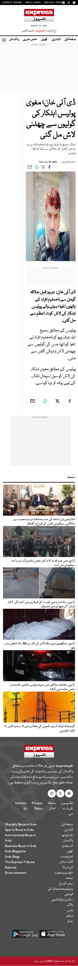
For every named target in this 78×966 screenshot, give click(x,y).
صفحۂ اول (70, 39)
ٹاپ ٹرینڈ (67, 867)
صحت (69, 878)
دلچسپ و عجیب (63, 872)
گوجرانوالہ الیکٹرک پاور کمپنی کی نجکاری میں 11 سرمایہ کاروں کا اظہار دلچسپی (39, 728)
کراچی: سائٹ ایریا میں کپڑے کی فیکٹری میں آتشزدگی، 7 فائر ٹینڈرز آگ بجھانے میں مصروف (41, 604)
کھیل (44, 39)
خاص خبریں (30, 39)
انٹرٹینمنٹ (66, 856)
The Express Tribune (20, 862)
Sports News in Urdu (19, 829)
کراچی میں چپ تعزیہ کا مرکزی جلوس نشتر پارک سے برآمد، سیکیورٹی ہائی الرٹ (43, 563)
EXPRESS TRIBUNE (12, 2)
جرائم (70, 921)
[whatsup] (44, 401)
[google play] (25, 935)
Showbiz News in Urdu (21, 824)
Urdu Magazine (15, 851)
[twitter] (57, 401)
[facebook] (69, 401)
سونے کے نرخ (66, 883)
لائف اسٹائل (66, 862)
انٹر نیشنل (67, 846)
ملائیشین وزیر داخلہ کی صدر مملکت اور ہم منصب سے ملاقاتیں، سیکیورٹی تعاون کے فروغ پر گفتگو (44, 521)
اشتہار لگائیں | (28, 31)
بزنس (70, 910)
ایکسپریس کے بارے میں (67, 808)
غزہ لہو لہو (67, 835)
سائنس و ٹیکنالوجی (62, 899)
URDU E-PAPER (33, 2)
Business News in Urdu (20, 846)
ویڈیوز (69, 915)
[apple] (53, 935)
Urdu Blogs (12, 856)
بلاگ (70, 905)
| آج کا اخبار (50, 31)
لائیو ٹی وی (40, 31)
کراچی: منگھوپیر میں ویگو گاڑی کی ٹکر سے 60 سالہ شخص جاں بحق (40, 645)
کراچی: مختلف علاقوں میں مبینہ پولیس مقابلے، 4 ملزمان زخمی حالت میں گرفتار (42, 687)
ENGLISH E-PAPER (53, 2)
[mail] (32, 401)
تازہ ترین (56, 39)
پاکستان (14, 39)
